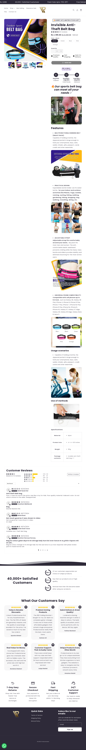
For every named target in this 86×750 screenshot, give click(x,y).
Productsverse (45, 741)
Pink (78, 41)
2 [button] (40, 550)
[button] (12, 8)
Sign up (70, 729)
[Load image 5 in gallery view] (40, 65)
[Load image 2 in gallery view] (18, 65)
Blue (71, 41)
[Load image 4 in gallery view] (32, 65)
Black (55, 41)
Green (63, 41)
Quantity (54, 48)
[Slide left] (6, 65)
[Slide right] (45, 65)
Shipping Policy (36, 718)
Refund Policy (35, 721)
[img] (16, 489)
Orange (56, 45)
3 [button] (42, 550)
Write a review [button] (73, 474)
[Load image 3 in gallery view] (25, 65)
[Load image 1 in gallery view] (11, 65)
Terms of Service (36, 715)
